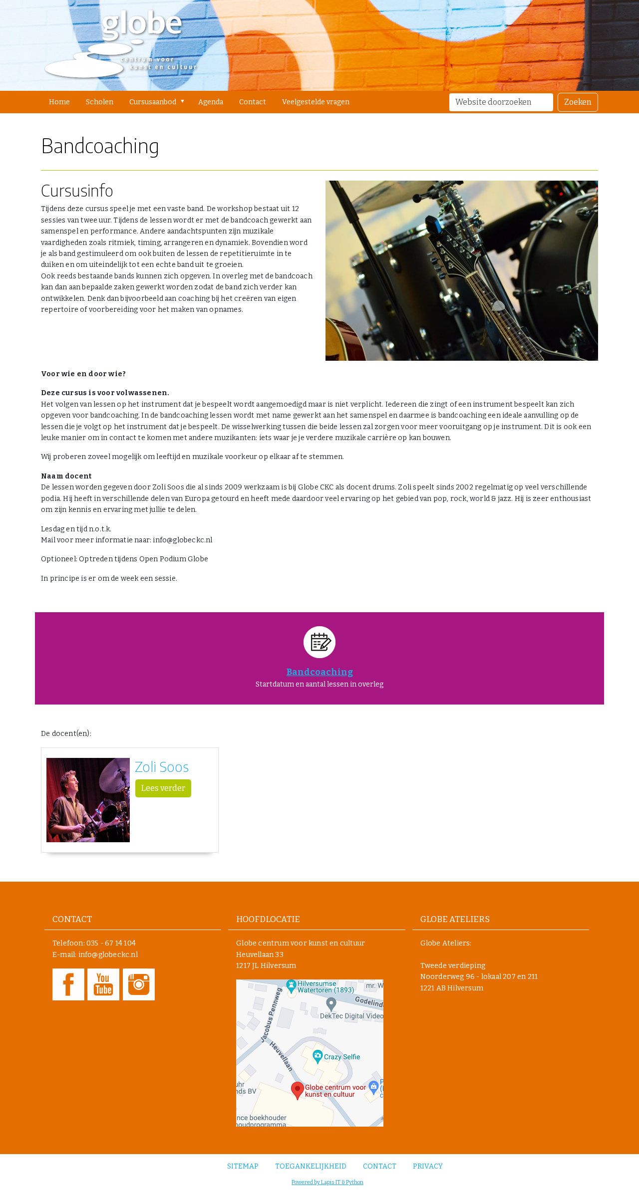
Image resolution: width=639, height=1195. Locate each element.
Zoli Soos (162, 766)
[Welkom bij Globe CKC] (120, 45)
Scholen (99, 102)
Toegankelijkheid (310, 1166)
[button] (184, 101)
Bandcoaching (320, 672)
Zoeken (578, 102)
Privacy (428, 1166)
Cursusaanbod (152, 102)
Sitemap (243, 1166)
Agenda (210, 102)
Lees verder (163, 788)
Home (59, 102)
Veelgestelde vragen (315, 102)
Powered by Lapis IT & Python (327, 1182)
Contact (252, 102)
